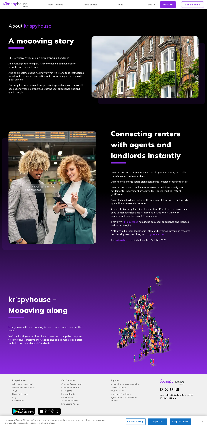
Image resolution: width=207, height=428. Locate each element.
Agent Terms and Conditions (123, 397)
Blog (14, 397)
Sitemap (114, 400)
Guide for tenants (20, 394)
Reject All (157, 421)
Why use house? (22, 384)
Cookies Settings (118, 387)
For (66, 391)
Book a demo (192, 4)
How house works (23, 387)
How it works (55, 4)
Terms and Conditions (120, 394)
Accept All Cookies (180, 421)
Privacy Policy (117, 391)
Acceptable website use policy (124, 384)
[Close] (202, 421)
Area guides (90, 4)
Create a (71, 384)
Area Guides (18, 400)
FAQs (14, 391)
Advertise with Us (69, 400)
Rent (120, 4)
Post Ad (168, 4)
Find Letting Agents (70, 404)
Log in (151, 4)
